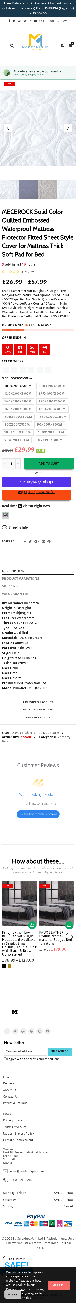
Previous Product (39, 702)
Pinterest (48, 541)
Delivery (9, 1083)
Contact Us (11, 1097)
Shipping (10, 586)
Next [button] (68, 128)
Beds (5, 741)
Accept (59, 1285)
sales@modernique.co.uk (27, 1171)
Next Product (37, 717)
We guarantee (15, 594)
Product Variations (20, 579)
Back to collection (38, 709)
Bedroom (62, 737)
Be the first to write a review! (38, 814)
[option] (38, 128)
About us (9, 1090)
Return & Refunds (15, 1103)
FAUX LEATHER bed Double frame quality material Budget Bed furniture (56, 938)
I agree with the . (33, 1059)
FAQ (6, 1077)
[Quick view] (32, 898)
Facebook (25, 541)
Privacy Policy (12, 1120)
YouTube (48, 1031)
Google (36, 541)
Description (13, 571)
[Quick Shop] (32, 925)
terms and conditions (44, 1059)
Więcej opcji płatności (36, 492)
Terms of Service (14, 1127)
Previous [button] (8, 128)
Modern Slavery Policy (18, 1134)
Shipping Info (18, 528)
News (7, 1114)
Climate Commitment (18, 1140)
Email (43, 541)
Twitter (30, 541)
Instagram (39, 1031)
